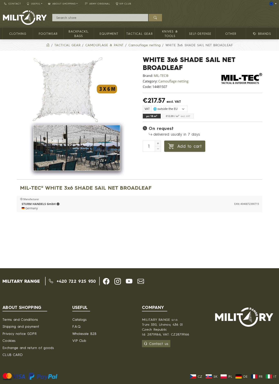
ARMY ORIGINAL (99, 3)
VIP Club (125, 3)
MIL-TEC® (161, 76)
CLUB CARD (12, 354)
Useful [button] (35, 3)
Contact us (159, 343)
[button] (58, 204)
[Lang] (273, 4)
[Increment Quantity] (158, 143)
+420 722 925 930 (75, 281)
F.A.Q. (76, 326)
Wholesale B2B (84, 333)
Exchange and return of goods (28, 348)
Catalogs (79, 319)
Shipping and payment (20, 326)
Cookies (9, 340)
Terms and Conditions (20, 319)
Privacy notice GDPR (19, 333)
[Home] (47, 45)
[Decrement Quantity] (158, 149)
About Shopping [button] (64, 3)
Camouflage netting (173, 81)
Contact (14, 3)
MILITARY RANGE (21, 281)
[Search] (155, 17)
